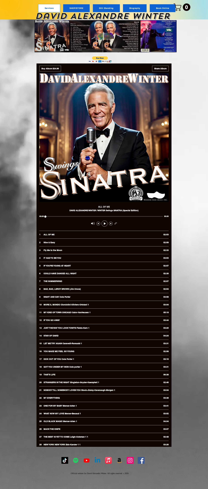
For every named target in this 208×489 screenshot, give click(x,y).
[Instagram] (130, 460)
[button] (183, 7)
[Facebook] (141, 460)
